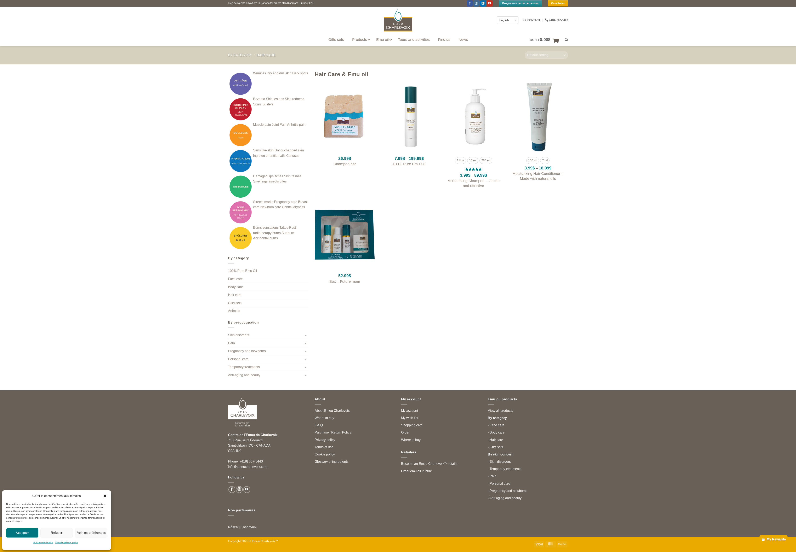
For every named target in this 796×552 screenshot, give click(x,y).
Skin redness (294, 99)
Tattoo (283, 227)
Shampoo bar (345, 164)
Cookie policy (325, 454)
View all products (500, 410)
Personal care (238, 359)
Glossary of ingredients (331, 461)
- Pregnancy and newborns (507, 491)
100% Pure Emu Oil (242, 271)
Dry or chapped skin (289, 150)
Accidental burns (265, 238)
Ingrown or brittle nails (269, 155)
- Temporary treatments (504, 469)
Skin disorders (238, 335)
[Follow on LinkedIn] (483, 3)
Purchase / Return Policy (333, 432)
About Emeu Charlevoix (332, 410)
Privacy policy (325, 440)
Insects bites (277, 181)
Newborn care (270, 207)
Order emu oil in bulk (416, 471)
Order (405, 432)
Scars (257, 104)
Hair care (234, 295)
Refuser (56, 532)
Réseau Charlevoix (242, 527)
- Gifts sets (495, 447)
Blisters (267, 104)
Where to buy (324, 418)
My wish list (409, 418)
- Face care (496, 425)
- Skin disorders (499, 461)
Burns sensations (266, 227)
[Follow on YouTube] (490, 3)
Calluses (292, 155)
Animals (234, 311)
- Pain (492, 476)
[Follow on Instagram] (476, 3)
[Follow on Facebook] (470, 3)
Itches (278, 176)
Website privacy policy (66, 542)
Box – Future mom (344, 281)
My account (409, 410)
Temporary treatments (244, 367)
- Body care (496, 432)
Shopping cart (411, 425)
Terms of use (324, 447)
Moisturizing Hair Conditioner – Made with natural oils (537, 176)
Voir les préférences (91, 532)
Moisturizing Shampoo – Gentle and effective (474, 183)
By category (240, 55)
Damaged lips (263, 176)
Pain (231, 343)
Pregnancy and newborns (247, 351)
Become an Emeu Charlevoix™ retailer (430, 463)
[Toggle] (305, 335)
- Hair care (495, 440)
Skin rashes (292, 176)
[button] (105, 496)
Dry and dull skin (279, 73)
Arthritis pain (296, 124)
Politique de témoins (43, 542)
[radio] (460, 160)
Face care (235, 279)
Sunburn (288, 233)
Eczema (259, 99)
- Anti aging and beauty (505, 498)
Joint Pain (279, 124)
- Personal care (499, 483)
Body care (235, 287)
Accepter (22, 532)
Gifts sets (234, 303)
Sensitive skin (263, 150)
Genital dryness (293, 207)
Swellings (260, 181)
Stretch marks (263, 202)
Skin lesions (275, 99)
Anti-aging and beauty (244, 375)
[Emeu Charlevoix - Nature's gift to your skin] (398, 20)
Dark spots (300, 73)
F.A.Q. (319, 425)
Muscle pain (262, 124)
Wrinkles (259, 73)
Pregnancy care (285, 202)
